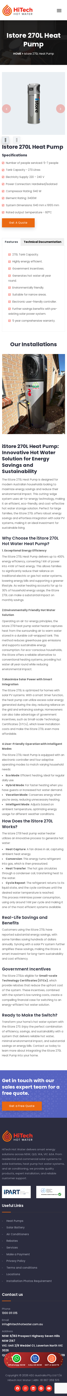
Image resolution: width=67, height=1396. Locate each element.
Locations (13, 1274)
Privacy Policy (15, 1261)
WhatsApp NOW (16, 1364)
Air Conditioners (17, 1234)
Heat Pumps (14, 1221)
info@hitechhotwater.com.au (22, 1324)
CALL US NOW (35, 1364)
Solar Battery (15, 1227)
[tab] (11, 242)
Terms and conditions (21, 1268)
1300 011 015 (10, 1313)
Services (12, 1247)
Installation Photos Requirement (29, 1281)
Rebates (12, 1241)
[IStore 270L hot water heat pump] (33, 103)
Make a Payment (18, 1254)
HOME (17, 54)
